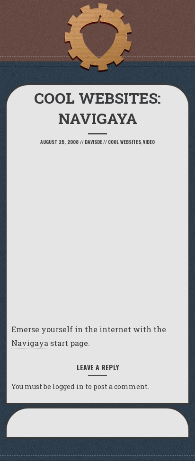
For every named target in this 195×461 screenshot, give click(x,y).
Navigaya (30, 343)
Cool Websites (124, 141)
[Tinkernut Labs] (97, 37)
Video (149, 141)
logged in (68, 386)
